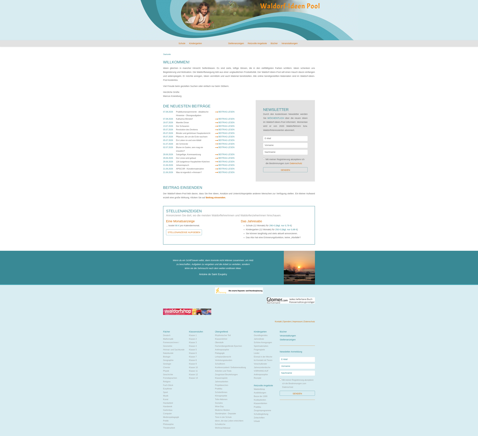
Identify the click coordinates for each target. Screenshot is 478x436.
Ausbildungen (260, 393)
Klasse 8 (193, 360)
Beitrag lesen (226, 112)
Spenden (287, 322)
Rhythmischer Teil (223, 335)
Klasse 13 (193, 378)
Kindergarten (195, 43)
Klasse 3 (193, 342)
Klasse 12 (193, 374)
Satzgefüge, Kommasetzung (188, 154)
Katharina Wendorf (184, 119)
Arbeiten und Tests (223, 371)
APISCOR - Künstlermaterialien (190, 169)
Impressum (298, 322)
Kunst (165, 399)
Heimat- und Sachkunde (173, 350)
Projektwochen (221, 385)
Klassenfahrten (260, 403)
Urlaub (257, 421)
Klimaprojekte (221, 396)
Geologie (167, 364)
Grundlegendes (261, 335)
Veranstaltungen (289, 43)
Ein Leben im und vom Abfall (188, 140)
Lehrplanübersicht (223, 357)
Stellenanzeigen (236, 43)
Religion (167, 382)
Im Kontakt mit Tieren (263, 360)
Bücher (274, 43)
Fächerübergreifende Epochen (228, 346)
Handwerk (167, 406)
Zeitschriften (259, 418)
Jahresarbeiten (221, 382)
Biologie (166, 357)
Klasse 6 (193, 353)
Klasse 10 (193, 367)
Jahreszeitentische (262, 367)
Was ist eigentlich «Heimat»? (189, 172)
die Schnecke (182, 144)
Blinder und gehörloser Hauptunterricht (193, 133)
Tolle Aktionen (221, 399)
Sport (165, 392)
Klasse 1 (193, 335)
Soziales (219, 403)
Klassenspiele (221, 378)
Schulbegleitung (261, 414)
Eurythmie (167, 389)
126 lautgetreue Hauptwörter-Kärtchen (193, 162)
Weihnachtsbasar (222, 428)
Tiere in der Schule (223, 417)
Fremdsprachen (170, 378)
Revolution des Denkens (187, 130)
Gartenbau (167, 410)
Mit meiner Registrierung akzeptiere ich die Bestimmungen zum (285, 161)
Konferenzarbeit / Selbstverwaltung (230, 367)
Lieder (256, 353)
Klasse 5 (193, 350)
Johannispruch (182, 165)
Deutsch (166, 335)
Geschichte (168, 374)
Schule (182, 43)
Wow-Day (219, 406)
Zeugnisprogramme (262, 410)
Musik (165, 396)
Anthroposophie (222, 350)
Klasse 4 (193, 346)
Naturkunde (168, 353)
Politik (166, 421)
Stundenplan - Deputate (225, 414)
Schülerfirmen (221, 392)
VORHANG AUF (261, 371)
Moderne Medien (222, 410)
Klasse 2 (193, 339)
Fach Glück (168, 385)
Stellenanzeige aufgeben (184, 232)
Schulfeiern (220, 364)
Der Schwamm (182, 126)
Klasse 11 (193, 371)
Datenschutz (296, 163)
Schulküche (220, 424)
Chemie (166, 367)
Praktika (218, 389)
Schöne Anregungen (263, 342)
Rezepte (257, 378)
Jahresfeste (259, 339)
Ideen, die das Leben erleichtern (229, 421)
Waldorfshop (259, 389)
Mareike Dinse (182, 122)
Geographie (168, 360)
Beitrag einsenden (215, 197)
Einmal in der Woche (263, 357)
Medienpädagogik (171, 417)
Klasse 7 (193, 357)
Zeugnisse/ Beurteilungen (226, 374)
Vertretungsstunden (223, 360)
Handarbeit (168, 403)
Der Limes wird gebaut (186, 158)
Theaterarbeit (169, 428)
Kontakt (278, 322)
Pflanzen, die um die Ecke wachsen (192, 137)
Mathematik (168, 339)
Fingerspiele (259, 350)
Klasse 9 (193, 364)
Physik (166, 371)
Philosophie (168, 424)
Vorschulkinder (260, 364)
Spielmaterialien (261, 346)
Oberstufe (219, 342)
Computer (167, 414)
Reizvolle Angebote (257, 43)
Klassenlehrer (221, 339)
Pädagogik (220, 353)
